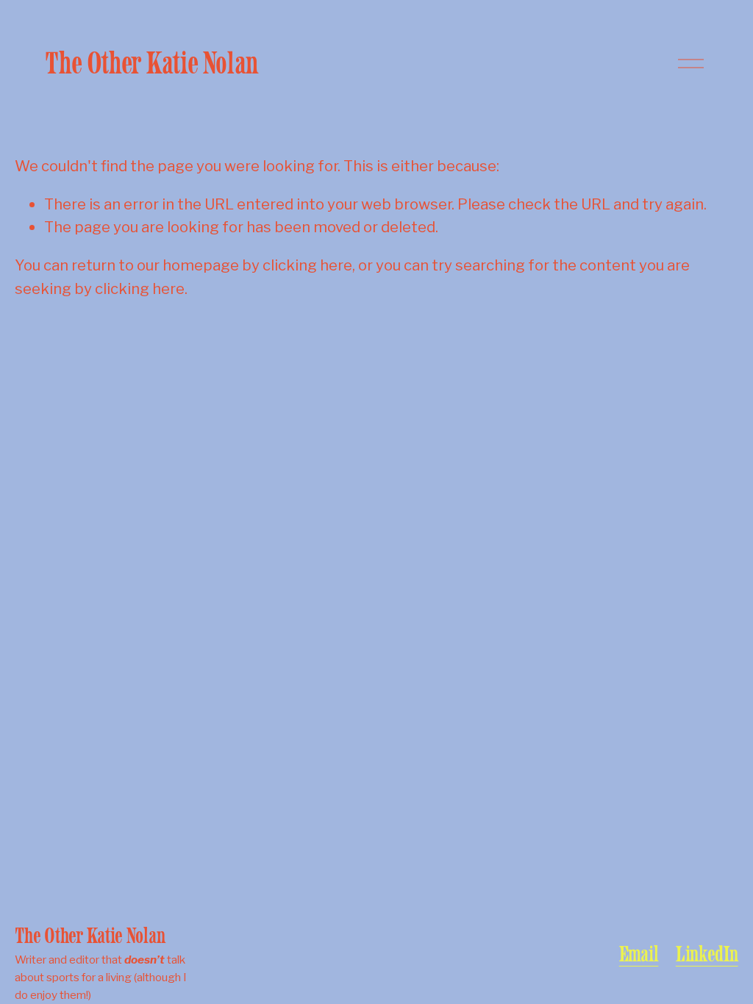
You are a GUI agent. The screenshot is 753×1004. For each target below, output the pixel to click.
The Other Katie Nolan (151, 63)
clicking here (307, 265)
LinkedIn (707, 954)
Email (639, 954)
